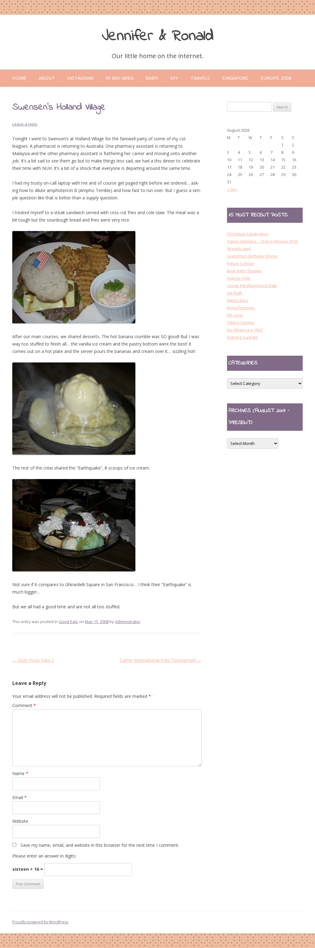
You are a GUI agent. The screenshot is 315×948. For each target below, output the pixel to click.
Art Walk (234, 293)
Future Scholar (240, 263)
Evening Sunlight (242, 337)
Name (20, 773)
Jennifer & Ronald (157, 36)
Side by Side (238, 278)
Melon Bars (237, 300)
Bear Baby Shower (244, 271)
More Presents (241, 307)
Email (19, 797)
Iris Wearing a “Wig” (245, 330)
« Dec (232, 189)
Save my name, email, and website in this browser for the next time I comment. (100, 845)
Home (19, 78)
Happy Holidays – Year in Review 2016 (262, 241)
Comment (24, 705)
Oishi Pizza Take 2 (33, 660)
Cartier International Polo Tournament (160, 660)
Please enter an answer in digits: (44, 856)
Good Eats (68, 621)
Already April (239, 248)
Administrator (127, 621)
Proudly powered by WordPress (40, 922)
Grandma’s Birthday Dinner (252, 256)
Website (20, 821)
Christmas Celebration (248, 234)
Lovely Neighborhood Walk (252, 285)
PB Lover (235, 315)
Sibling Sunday (241, 322)
